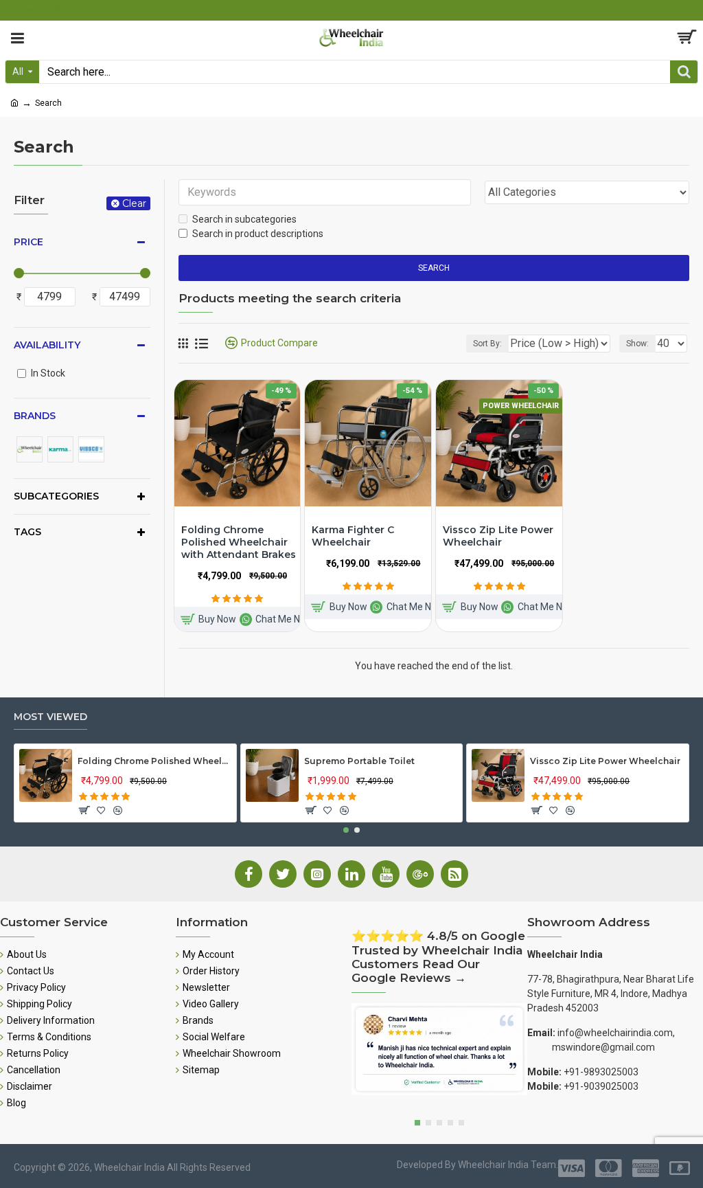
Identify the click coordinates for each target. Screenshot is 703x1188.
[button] (346, 830)
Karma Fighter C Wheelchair (353, 536)
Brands (35, 416)
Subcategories (56, 496)
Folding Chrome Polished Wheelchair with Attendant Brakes (238, 542)
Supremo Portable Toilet (359, 761)
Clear (134, 203)
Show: (637, 343)
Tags (27, 532)
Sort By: (487, 343)
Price (28, 242)
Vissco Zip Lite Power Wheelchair (498, 536)
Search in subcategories (244, 219)
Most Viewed (50, 717)
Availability (47, 345)
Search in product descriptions (257, 233)
